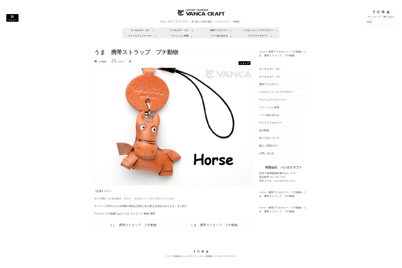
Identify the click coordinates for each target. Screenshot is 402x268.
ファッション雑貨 (180, 35)
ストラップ (136, 213)
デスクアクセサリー (258, 35)
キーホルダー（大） (140, 30)
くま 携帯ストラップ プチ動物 (214, 225)
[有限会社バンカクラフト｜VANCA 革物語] (201, 12)
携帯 (152, 213)
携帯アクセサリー (219, 30)
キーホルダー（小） (180, 30)
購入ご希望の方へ (269, 145)
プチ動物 (102, 61)
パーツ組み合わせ (219, 35)
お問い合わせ (266, 153)
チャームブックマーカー (140, 35)
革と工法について (269, 138)
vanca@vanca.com (284, 180)
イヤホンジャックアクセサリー (258, 30)
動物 (146, 213)
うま (126, 213)
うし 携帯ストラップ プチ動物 (133, 225)
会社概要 (264, 130)
